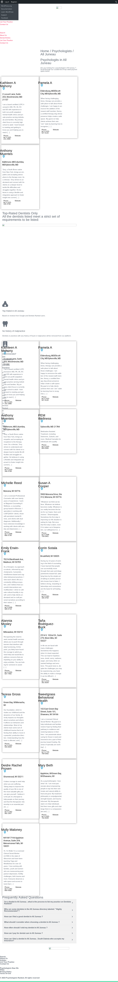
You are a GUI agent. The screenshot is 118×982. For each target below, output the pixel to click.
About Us (3, 35)
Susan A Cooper (44, 484)
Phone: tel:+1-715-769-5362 (46, 751)
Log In (7, 2)
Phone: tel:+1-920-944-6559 (9, 745)
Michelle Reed (11, 483)
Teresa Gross (11, 694)
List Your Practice (6, 22)
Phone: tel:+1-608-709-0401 (46, 534)
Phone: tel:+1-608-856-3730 (9, 533)
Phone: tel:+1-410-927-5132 (46, 131)
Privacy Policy (5, 972)
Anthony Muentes (6, 152)
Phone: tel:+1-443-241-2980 (7, 137)
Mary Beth (45, 765)
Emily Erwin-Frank (10, 549)
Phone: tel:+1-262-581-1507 (9, 811)
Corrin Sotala (47, 548)
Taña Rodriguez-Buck (46, 624)
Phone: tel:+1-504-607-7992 (9, 672)
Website (18, 136)
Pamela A (45, 83)
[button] (59, 28)
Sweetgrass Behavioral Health (46, 697)
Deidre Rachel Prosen (11, 767)
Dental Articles (5, 38)
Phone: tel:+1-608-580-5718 (9, 607)
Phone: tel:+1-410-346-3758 (7, 202)
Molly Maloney (11, 829)
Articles (3, 960)
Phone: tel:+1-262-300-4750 (46, 596)
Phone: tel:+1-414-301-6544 (46, 680)
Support (4, 15)
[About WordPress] (2, 2)
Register (14, 2)
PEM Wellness (44, 417)
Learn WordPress (7, 12)
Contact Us (4, 24)
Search (2, 33)
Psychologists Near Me (9, 968)
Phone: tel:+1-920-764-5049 (46, 816)
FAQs (2, 970)
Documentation (6, 9)
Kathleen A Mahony (8, 84)
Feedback (4, 18)
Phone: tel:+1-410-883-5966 (46, 446)
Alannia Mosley (6, 622)
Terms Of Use (5, 973)
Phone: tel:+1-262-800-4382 (9, 888)
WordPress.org (6, 6)
